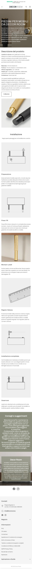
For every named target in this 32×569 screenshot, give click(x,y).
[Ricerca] (26, 7)
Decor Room (18, 566)
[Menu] (2, 7)
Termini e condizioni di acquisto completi (12, 543)
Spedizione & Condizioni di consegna (11, 537)
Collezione (6, 94)
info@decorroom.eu (10, 511)
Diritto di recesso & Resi (8, 540)
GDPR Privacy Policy (7, 548)
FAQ (2, 528)
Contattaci (4, 534)
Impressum (4, 554)
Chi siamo (4, 531)
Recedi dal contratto (7, 551)
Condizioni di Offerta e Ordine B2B (10, 546)
